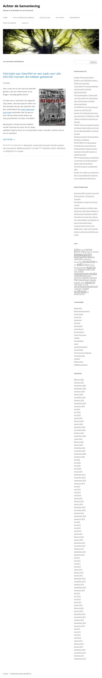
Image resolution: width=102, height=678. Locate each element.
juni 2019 (77, 489)
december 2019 (79, 474)
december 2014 (79, 650)
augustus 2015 (79, 626)
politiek (77, 282)
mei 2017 (77, 563)
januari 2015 (78, 647)
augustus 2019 (79, 483)
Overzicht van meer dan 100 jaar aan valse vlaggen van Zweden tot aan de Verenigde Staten (86, 220)
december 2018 (79, 507)
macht (81, 271)
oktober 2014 (79, 655)
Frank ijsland (78, 86)
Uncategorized (79, 356)
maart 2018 (78, 534)
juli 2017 (77, 558)
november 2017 (80, 546)
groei (84, 267)
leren (75, 270)
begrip (84, 251)
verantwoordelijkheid (86, 286)
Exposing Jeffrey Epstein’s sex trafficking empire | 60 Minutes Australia (86, 80)
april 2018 (77, 531)
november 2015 (80, 617)
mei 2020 (77, 465)
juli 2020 (77, 460)
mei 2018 (77, 528)
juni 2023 (77, 412)
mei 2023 (77, 415)
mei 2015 (77, 635)
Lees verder (9, 139)
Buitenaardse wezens (82, 311)
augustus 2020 (79, 457)
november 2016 (80, 581)
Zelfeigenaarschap (23, 148)
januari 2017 (78, 575)
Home (5, 18)
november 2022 (80, 430)
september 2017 (80, 552)
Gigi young (78, 267)
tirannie (85, 284)
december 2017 (79, 543)
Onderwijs (77, 278)
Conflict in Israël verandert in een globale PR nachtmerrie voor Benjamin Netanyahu (86, 175)
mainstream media (85, 273)
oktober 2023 (79, 400)
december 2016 (79, 578)
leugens (81, 269)
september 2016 (80, 587)
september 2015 (80, 623)
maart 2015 (78, 641)
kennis (91, 267)
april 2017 (77, 566)
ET (97, 262)
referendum (61, 148)
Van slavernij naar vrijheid (23, 18)
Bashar (77, 251)
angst (83, 250)
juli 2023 (77, 409)
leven (88, 269)
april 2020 (77, 468)
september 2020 (80, 454)
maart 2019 (78, 498)
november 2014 (80, 653)
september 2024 (80, 388)
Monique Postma (80, 137)
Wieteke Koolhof (79, 294)
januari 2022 (78, 445)
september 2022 (80, 436)
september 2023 (80, 403)
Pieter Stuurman (80, 335)
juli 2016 (77, 593)
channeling (87, 259)
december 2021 (79, 448)
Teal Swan (78, 284)
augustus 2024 (79, 391)
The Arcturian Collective (82, 353)
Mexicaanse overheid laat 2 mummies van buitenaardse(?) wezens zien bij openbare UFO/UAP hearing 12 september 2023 (85, 149)
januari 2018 (78, 540)
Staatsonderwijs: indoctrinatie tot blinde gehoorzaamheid (86, 89)
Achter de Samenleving (21, 6)
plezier (93, 280)
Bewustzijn (28, 145)
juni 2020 (77, 463)
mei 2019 (77, 492)
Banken (88, 249)
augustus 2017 (79, 555)
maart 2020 (78, 471)
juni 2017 (77, 560)
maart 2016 (78, 605)
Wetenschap (78, 362)
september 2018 (80, 516)
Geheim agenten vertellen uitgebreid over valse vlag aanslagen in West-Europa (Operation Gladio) (86, 211)
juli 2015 (77, 629)
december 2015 (79, 614)
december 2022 (79, 427)
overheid (93, 277)
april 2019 (77, 495)
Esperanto (78, 320)
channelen (78, 259)
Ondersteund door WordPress (21, 673)
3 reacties (6, 83)
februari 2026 (79, 379)
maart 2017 (78, 569)
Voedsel (77, 359)
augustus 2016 (79, 590)
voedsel (85, 288)
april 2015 (77, 638)
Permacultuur (81, 279)
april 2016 (77, 602)
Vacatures (60, 18)
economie (89, 261)
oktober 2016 (79, 584)
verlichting (78, 289)
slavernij (90, 282)
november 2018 (80, 510)
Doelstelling (45, 18)
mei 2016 (77, 599)
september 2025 (80, 385)
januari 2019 (78, 504)
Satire (76, 344)
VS (88, 292)
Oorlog (85, 277)
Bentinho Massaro (93, 252)
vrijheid (80, 291)
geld (80, 264)
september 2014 (80, 658)
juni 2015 (77, 632)
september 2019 (80, 480)
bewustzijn (83, 254)
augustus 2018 (79, 519)
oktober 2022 (79, 433)
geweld (86, 264)
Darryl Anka (78, 262)
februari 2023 (79, 421)
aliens (77, 249)
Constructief (37, 145)
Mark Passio (87, 276)
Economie (46, 145)
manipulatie (78, 276)
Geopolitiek (78, 326)
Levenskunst (11, 148)
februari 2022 (79, 442)
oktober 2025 (79, 382)
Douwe (20, 151)
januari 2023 (78, 424)
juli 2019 (77, 486)
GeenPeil (46, 148)
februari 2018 (79, 537)
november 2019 (80, 477)
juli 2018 (77, 522)
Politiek (76, 338)
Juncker (53, 148)
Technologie (78, 350)
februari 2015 (79, 644)
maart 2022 (78, 439)
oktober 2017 (79, 549)
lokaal (76, 271)
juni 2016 (77, 596)
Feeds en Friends (9, 23)
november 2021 (80, 451)
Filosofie (54, 145)
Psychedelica (78, 341)
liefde (93, 270)
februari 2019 (79, 501)
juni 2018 (77, 525)
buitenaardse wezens (84, 257)
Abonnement (75, 18)
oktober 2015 (79, 620)
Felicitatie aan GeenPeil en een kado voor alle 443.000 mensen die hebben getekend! (32, 75)
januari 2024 (78, 394)
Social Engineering (80, 347)
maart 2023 (78, 418)
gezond (92, 265)
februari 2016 (79, 608)
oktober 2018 (79, 513)
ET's (75, 265)
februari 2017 (79, 572)
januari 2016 (78, 611)
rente (83, 283)
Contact (25, 23)
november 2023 (80, 397)
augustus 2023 (79, 406)
